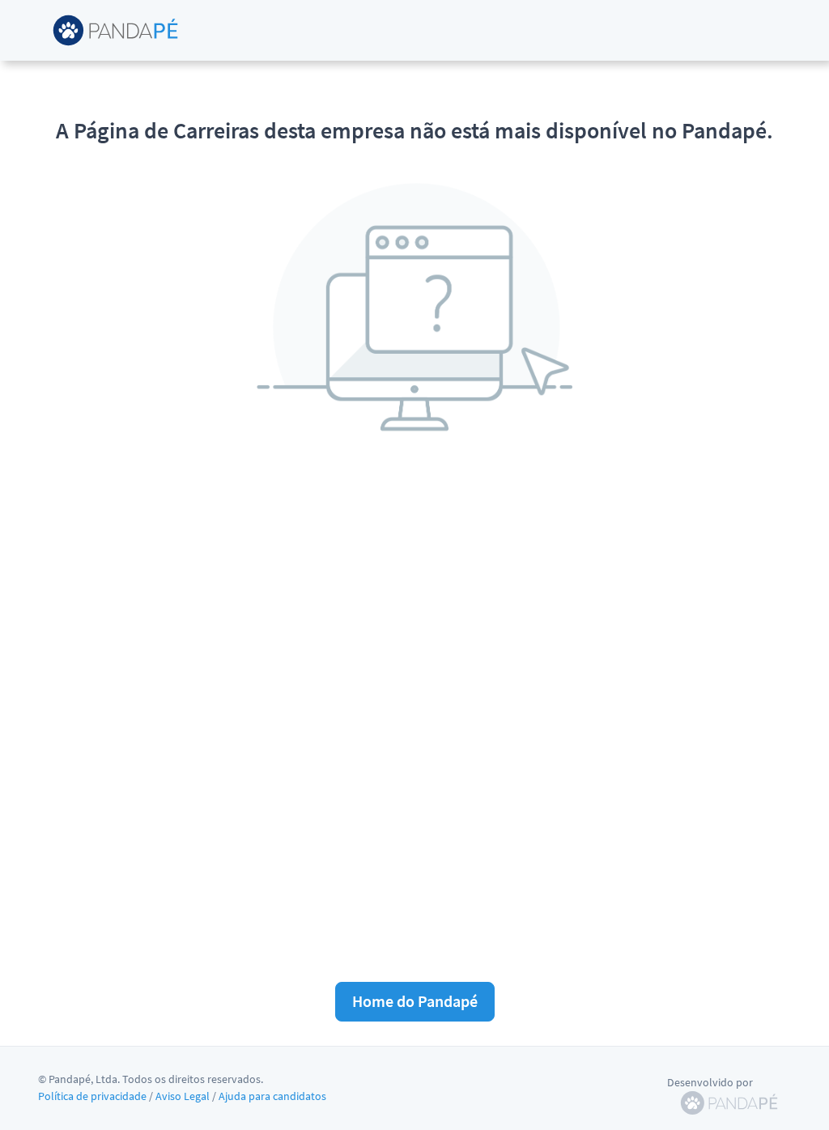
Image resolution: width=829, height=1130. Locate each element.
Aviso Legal (182, 1096)
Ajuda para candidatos (272, 1096)
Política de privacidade (92, 1096)
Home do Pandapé (415, 1001)
